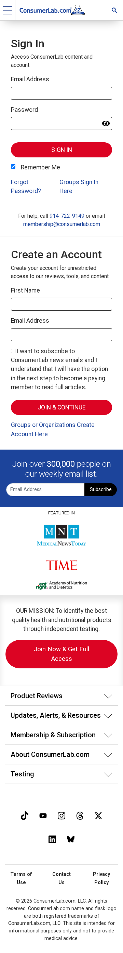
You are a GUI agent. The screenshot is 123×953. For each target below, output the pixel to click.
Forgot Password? (26, 186)
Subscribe (101, 489)
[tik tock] (24, 815)
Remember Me (40, 167)
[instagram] (61, 815)
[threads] (80, 815)
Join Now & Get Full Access (61, 653)
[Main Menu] (7, 10)
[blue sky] (70, 839)
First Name (25, 290)
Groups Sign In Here (78, 186)
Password (24, 109)
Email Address (30, 79)
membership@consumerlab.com (61, 224)
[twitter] (98, 815)
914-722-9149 (67, 216)
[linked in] (52, 839)
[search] (114, 10)
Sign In (61, 149)
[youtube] (43, 815)
